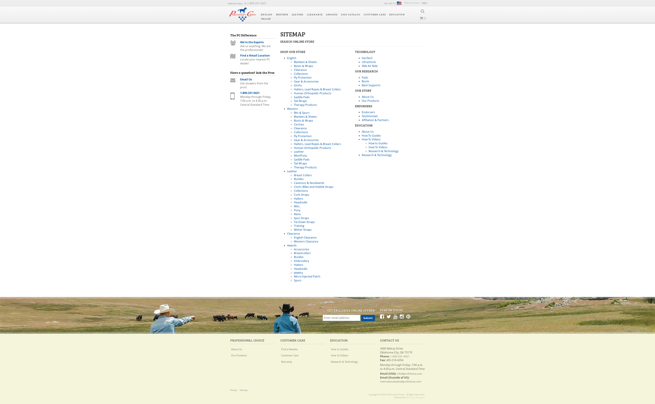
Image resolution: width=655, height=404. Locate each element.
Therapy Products (305, 105)
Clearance (300, 70)
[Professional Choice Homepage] (242, 14)
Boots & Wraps (303, 66)
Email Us (246, 79)
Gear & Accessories (306, 81)
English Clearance (305, 237)
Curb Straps (301, 195)
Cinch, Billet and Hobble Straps (313, 187)
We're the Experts (252, 42)
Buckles (299, 179)
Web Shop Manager (414, 397)
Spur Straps (301, 218)
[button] (266, 14)
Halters (298, 198)
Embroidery (301, 261)
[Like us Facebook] (382, 316)
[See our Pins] (408, 316)
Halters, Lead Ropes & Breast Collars (317, 89)
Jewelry (298, 273)
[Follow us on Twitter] (389, 316)
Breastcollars (302, 253)
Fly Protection (303, 77)
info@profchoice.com (409, 373)
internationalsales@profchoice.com (400, 381)
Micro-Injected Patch (307, 276)
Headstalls (300, 202)
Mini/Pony (300, 155)
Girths (298, 85)
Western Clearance (306, 241)
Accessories (301, 249)
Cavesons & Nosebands (309, 183)
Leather (299, 152)
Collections (301, 74)
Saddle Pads (302, 97)
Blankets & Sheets (305, 62)
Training (299, 226)
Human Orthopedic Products (312, 93)
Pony (297, 210)
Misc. (297, 206)
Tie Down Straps (304, 222)
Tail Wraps (300, 101)
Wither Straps (303, 230)
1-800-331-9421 (250, 93)
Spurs (297, 280)
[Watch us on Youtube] (395, 316)
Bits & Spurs (302, 113)
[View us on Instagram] (402, 316)
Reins (297, 214)
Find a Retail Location (255, 55)
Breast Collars (303, 175)
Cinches (299, 124)
